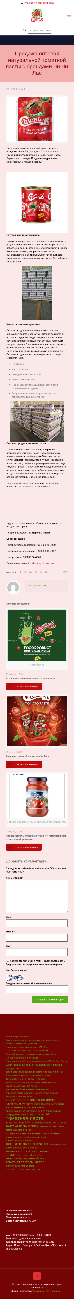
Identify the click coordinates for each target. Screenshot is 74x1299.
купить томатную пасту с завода (49, 1104)
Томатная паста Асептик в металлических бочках (28, 1075)
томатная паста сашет (24, 1154)
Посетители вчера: (17, 1217)
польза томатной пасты (50, 1110)
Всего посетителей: (17, 1221)
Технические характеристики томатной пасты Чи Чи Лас (34, 1071)
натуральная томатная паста (25, 1107)
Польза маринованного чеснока (22, 1057)
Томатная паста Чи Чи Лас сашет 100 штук (25, 1079)
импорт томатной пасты (47, 1092)
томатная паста (24, 1118)
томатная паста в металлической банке (26, 1137)
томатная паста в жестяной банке (33, 1133)
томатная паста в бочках (18, 1129)
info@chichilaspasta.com (39, 2)
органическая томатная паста (21, 1110)
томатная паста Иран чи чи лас (51, 1122)
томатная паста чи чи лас (25, 1162)
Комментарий (15, 878)
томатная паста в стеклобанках (27, 1144)
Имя (9, 917)
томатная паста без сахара (51, 1126)
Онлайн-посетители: (18, 1210)
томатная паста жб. (58, 1144)
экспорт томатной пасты (23, 1169)
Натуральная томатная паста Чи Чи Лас (26, 1047)
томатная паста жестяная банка (22, 1147)
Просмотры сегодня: (18, 1214)
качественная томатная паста (30, 1100)
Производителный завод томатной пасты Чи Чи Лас (32, 1061)
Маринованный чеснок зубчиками (21, 1043)
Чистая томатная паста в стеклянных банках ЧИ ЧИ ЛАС (32, 1082)
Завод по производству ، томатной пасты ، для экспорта (32, 1040)
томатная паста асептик (22, 1126)
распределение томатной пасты (20, 1114)
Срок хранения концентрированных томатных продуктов (34, 1066)
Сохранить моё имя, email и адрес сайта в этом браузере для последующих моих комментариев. (35, 962)
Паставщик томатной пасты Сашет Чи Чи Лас (27, 1050)
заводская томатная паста (19, 1092)
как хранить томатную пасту (19, 1096)
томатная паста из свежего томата (27, 1151)
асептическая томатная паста (21, 1085)
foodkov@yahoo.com (41, 563)
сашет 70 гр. (45, 1114)
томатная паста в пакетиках (20, 1140)
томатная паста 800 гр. (20, 1122)
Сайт (8, 946)
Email (10, 931)
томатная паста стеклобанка (25, 1158)
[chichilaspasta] (37, 15)
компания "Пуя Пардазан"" (48, 1291)
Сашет (64, 1061)
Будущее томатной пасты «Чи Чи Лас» (27, 756)
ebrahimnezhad (37, 585)
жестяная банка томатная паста (27, 1089)
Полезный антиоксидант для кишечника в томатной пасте (32, 1054)
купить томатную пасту (19, 1103)
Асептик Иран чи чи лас (18, 1036)
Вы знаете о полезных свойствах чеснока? (30, 678)
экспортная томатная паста (20, 1165)
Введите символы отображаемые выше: (29, 983)
